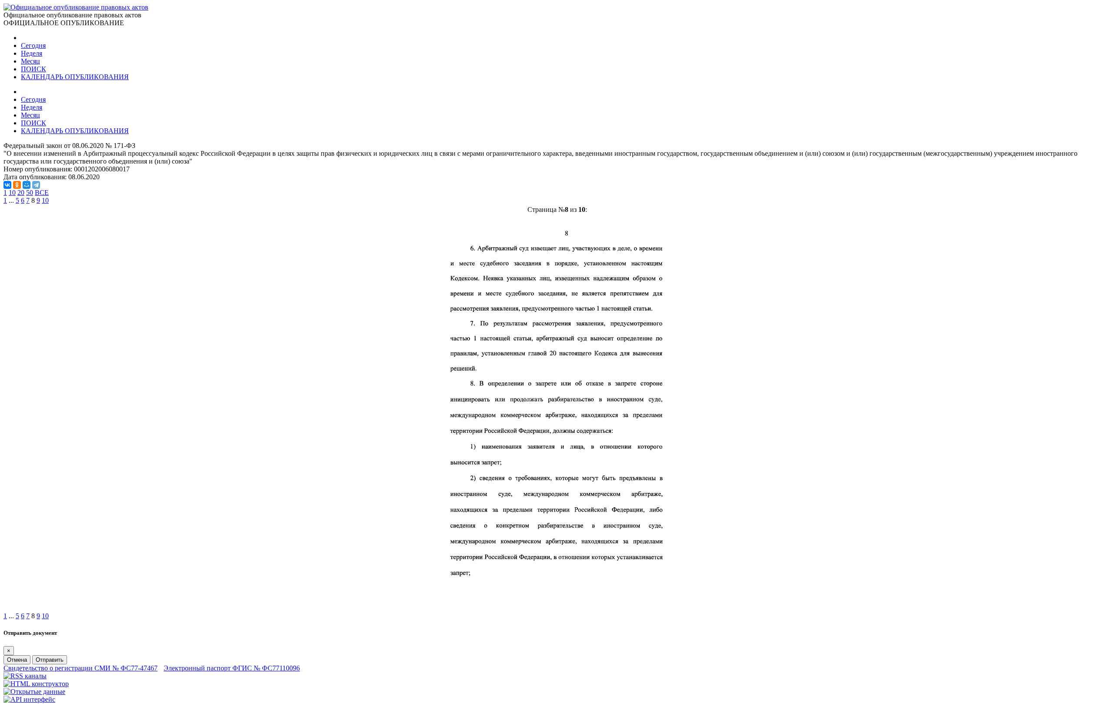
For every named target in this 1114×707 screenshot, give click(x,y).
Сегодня (33, 45)
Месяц (30, 61)
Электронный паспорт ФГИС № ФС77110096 (232, 668)
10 (12, 192)
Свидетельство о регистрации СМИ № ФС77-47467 (80, 668)
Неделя (31, 53)
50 (29, 192)
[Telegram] (36, 185)
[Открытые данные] (34, 691)
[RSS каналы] (25, 676)
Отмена (17, 660)
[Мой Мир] (26, 185)
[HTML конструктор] (36, 683)
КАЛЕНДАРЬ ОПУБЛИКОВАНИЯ (75, 76)
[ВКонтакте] (7, 185)
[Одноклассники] (17, 185)
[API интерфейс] (29, 699)
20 (20, 192)
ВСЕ (42, 192)
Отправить (50, 660)
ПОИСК (33, 69)
